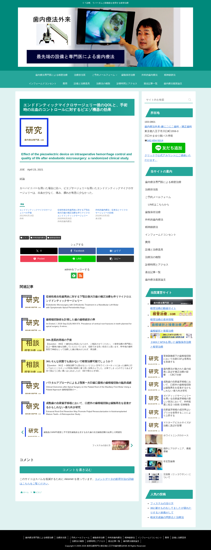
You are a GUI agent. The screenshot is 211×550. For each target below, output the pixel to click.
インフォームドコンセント (160, 234)
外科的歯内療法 (39, 238)
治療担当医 (151, 189)
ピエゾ (25, 238)
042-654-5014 (155, 140)
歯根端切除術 (55, 238)
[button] (115, 259)
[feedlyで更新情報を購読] (74, 275)
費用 (147, 242)
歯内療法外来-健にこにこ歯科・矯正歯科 (168, 126)
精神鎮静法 (151, 227)
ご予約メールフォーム (158, 197)
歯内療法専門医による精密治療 (163, 182)
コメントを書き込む (77, 470)
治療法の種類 (153, 257)
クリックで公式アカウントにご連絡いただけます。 (168, 157)
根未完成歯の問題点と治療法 (167, 517)
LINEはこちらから (158, 204)
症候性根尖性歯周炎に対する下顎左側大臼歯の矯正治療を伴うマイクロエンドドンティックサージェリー (74, 213)
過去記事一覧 (153, 272)
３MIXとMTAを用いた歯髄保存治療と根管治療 (170, 344)
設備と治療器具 (154, 249)
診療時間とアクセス (156, 264)
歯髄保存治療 (153, 212)
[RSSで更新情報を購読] (80, 275)
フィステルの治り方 (162, 503)
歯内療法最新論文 (155, 279)
